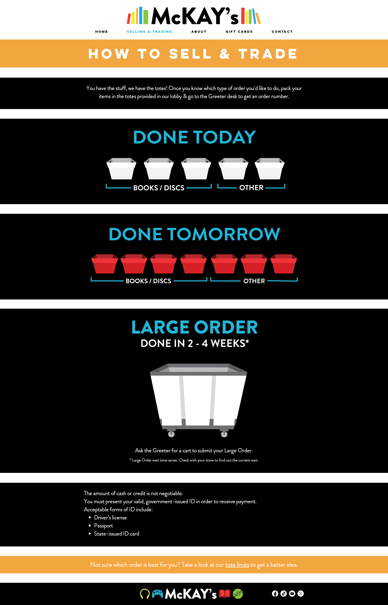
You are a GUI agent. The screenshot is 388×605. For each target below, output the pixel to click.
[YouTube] (292, 593)
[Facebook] (275, 593)
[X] (301, 593)
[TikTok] (283, 593)
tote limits (237, 564)
